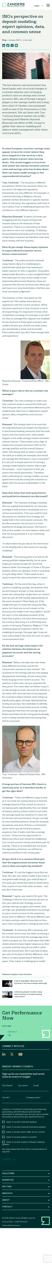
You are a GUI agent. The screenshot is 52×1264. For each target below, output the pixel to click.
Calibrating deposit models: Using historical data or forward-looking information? (28, 994)
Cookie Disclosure (21, 1222)
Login (37, 5)
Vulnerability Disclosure (11, 1225)
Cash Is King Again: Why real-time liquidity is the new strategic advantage (30, 982)
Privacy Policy (7, 1222)
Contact (12, 1032)
